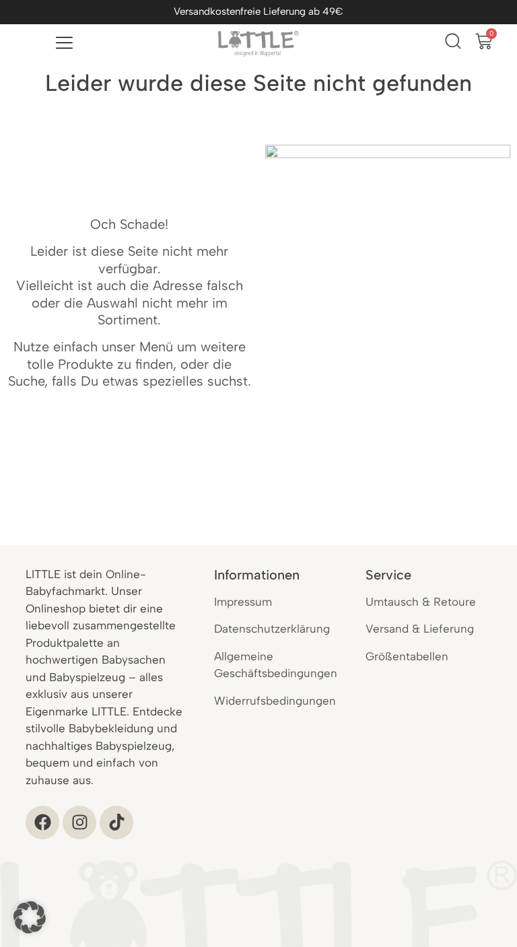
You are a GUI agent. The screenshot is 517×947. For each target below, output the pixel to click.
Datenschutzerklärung (272, 628)
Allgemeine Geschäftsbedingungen (275, 665)
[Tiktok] (116, 822)
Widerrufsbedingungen (275, 700)
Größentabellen (407, 656)
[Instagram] (79, 822)
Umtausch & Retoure (421, 601)
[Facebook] (42, 822)
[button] (29, 917)
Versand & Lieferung (420, 628)
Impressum (243, 601)
